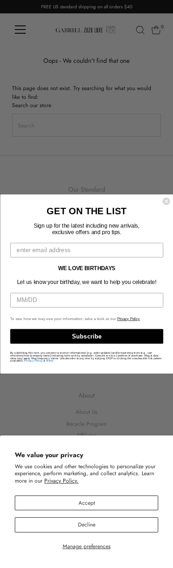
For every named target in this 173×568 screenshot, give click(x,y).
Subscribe (86, 336)
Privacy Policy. (61, 480)
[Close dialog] (166, 201)
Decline (86, 524)
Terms (49, 360)
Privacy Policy (128, 319)
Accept (86, 503)
